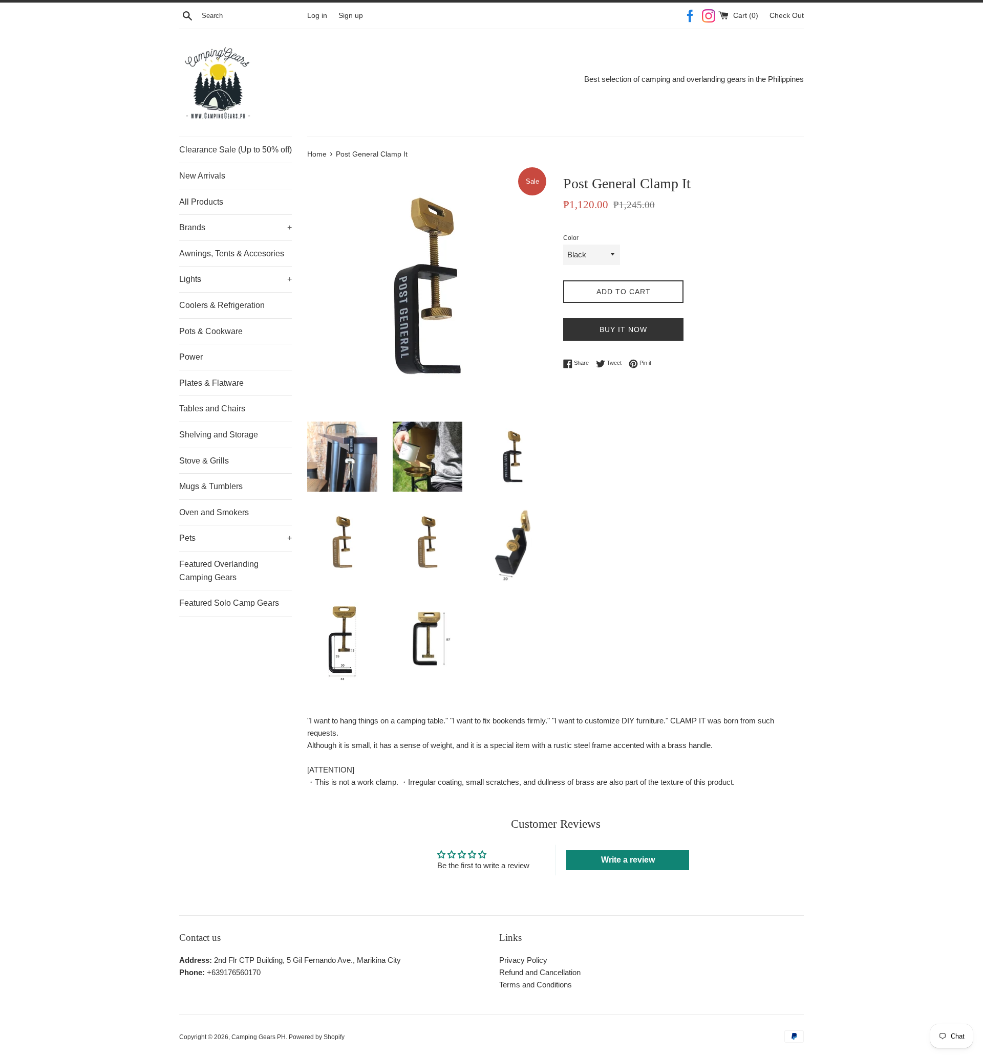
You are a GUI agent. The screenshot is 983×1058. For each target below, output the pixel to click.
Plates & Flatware (211, 383)
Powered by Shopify (317, 1037)
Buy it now (623, 329)
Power (191, 356)
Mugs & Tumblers (211, 486)
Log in (317, 15)
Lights (235, 279)
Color (571, 237)
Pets (235, 538)
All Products (201, 201)
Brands (235, 227)
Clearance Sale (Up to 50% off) (235, 149)
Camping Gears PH (258, 1037)
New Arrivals (202, 175)
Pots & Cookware (211, 331)
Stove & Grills (204, 460)
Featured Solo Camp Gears (229, 603)
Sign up (350, 15)
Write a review (628, 859)
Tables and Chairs (212, 408)
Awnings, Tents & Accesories (231, 253)
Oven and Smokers (214, 512)
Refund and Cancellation (540, 972)
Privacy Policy (523, 960)
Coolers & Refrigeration (222, 305)
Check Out (787, 15)
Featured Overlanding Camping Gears (219, 571)
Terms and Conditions (535, 984)
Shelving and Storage (218, 434)
